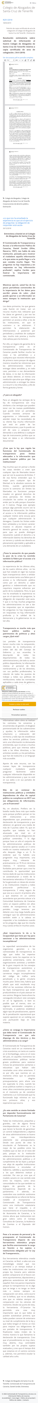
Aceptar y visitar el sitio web (19, 704)
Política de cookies (7, 700)
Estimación (7, 207)
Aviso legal (15, 1398)
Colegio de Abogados (13, 198)
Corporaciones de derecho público (15, 204)
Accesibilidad (6, 1398)
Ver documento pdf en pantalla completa (18, 57)
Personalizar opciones (19, 715)
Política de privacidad (28, 1398)
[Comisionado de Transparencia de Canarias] (7, 2)
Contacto (26, 1400)
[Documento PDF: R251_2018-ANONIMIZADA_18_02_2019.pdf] (19, 125)
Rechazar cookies (19, 709)
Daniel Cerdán (15, 1387)
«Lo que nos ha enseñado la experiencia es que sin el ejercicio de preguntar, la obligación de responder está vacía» (18, 221)
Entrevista (25, 1387)
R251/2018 (7, 19)
